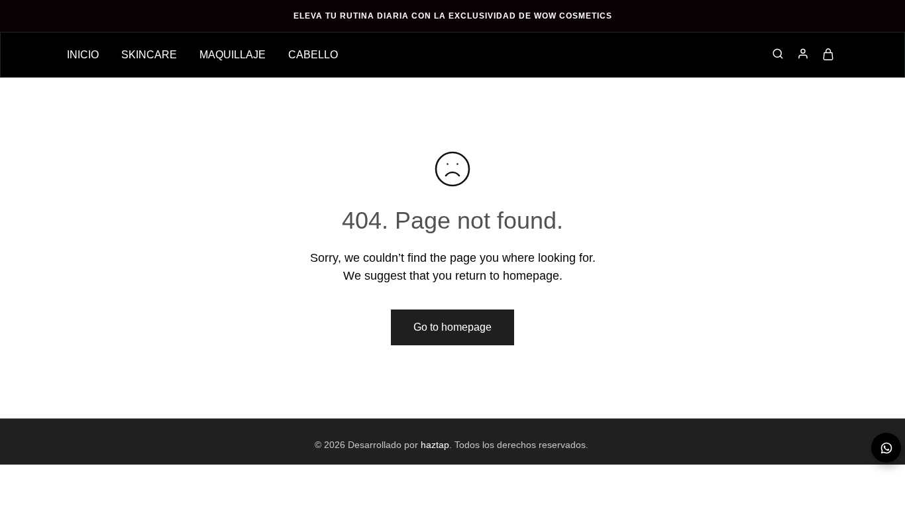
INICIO (83, 54)
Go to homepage (452, 327)
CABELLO (313, 54)
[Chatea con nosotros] (886, 448)
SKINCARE (149, 54)
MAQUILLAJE (232, 54)
